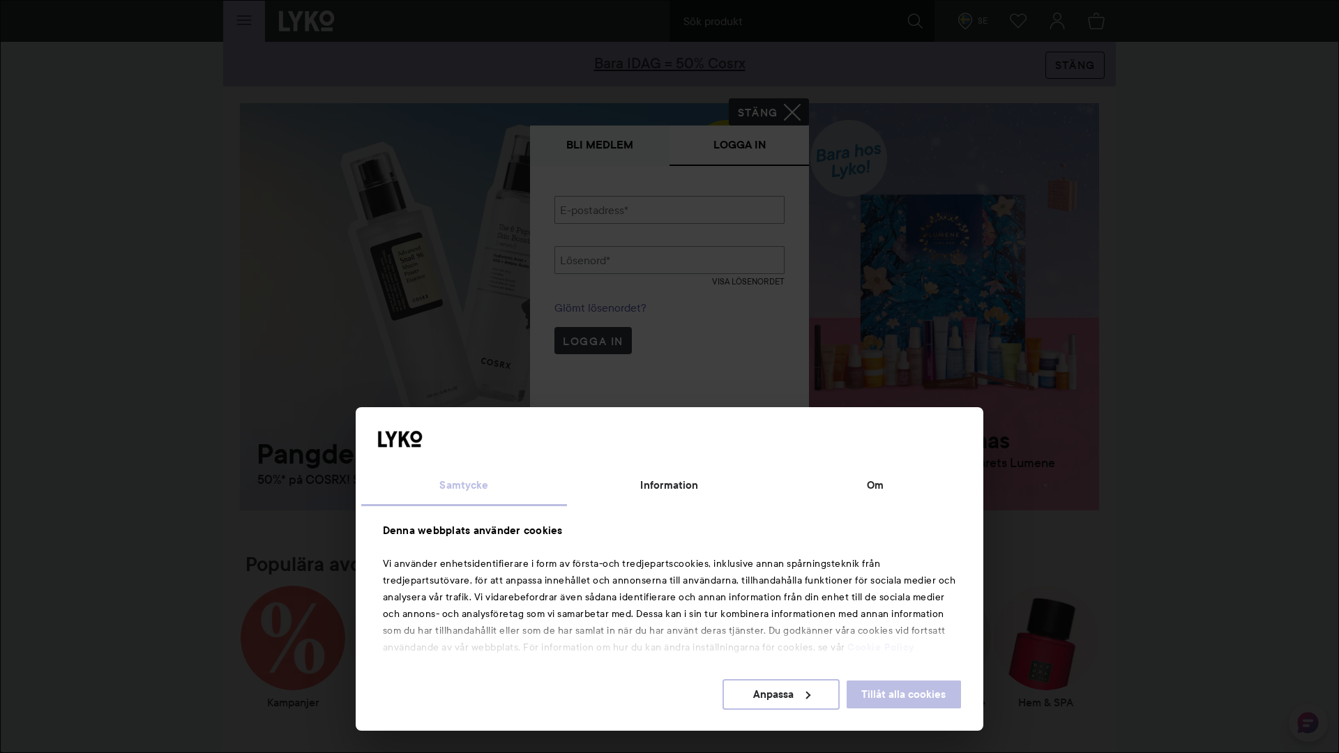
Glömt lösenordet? (600, 307)
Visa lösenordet (748, 281)
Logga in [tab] (739, 144)
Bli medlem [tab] (599, 144)
